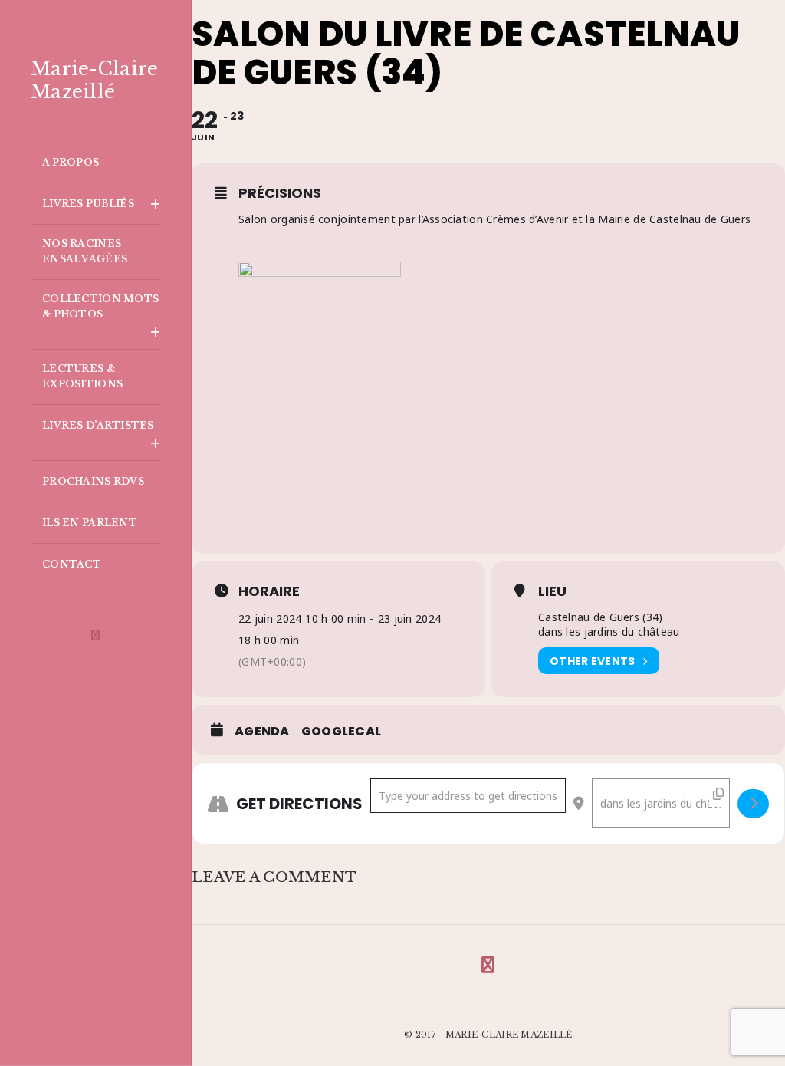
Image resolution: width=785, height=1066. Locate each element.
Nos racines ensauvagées (84, 251)
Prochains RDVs (93, 481)
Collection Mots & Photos (100, 306)
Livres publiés (88, 203)
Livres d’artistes (98, 425)
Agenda (262, 731)
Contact (71, 564)
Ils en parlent (89, 522)
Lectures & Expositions (82, 376)
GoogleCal (341, 731)
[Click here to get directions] (753, 803)
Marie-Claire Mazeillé (94, 80)
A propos (70, 162)
